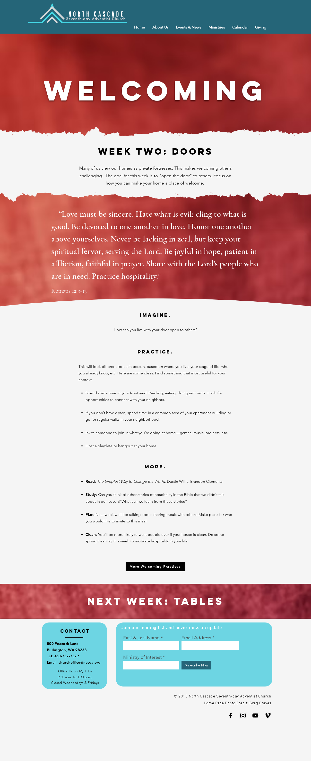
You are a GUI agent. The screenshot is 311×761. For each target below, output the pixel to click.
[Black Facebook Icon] (230, 715)
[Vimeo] (267, 715)
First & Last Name (141, 637)
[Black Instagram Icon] (243, 715)
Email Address (196, 637)
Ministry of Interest (142, 657)
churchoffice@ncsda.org (80, 662)
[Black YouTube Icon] (255, 715)
